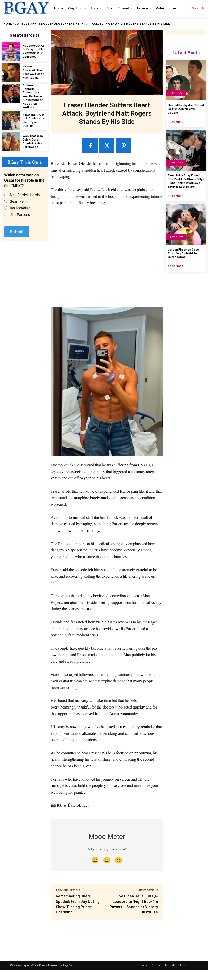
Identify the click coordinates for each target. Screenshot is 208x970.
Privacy (142, 965)
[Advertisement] (107, 258)
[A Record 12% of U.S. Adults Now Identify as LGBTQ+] (11, 120)
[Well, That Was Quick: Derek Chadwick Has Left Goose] (11, 141)
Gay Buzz (22, 23)
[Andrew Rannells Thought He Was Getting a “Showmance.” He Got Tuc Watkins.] (11, 93)
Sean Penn (19, 201)
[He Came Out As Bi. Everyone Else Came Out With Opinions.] (11, 51)
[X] (106, 145)
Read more (176, 121)
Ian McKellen (20, 208)
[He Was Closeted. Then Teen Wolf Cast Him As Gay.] (11, 72)
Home (8, 23)
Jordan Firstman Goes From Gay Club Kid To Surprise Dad (183, 252)
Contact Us (159, 965)
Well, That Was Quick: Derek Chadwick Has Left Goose (33, 141)
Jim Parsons (20, 214)
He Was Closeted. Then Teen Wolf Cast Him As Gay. (33, 71)
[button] (198, 8)
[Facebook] (90, 145)
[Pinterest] (123, 145)
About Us (179, 965)
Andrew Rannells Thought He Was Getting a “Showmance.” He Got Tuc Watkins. (33, 96)
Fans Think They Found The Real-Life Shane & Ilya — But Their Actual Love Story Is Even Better (186, 180)
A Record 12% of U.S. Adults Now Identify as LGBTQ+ (34, 120)
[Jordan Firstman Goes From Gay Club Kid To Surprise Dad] (186, 224)
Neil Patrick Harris (25, 194)
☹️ (118, 860)
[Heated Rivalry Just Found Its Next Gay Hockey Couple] (186, 80)
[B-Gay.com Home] (26, 7)
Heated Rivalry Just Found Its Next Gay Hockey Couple (186, 108)
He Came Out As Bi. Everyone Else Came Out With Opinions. (34, 51)
